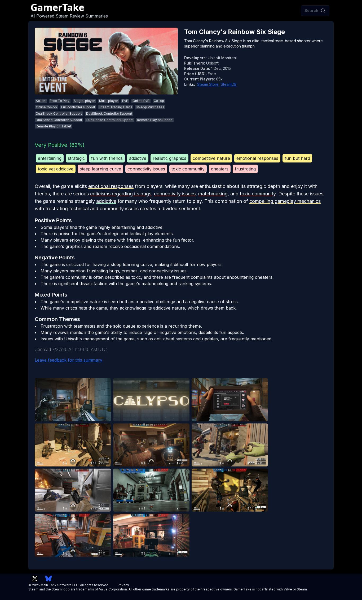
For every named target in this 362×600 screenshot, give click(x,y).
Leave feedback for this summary (68, 360)
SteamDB (229, 84)
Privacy (123, 585)
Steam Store (208, 84)
